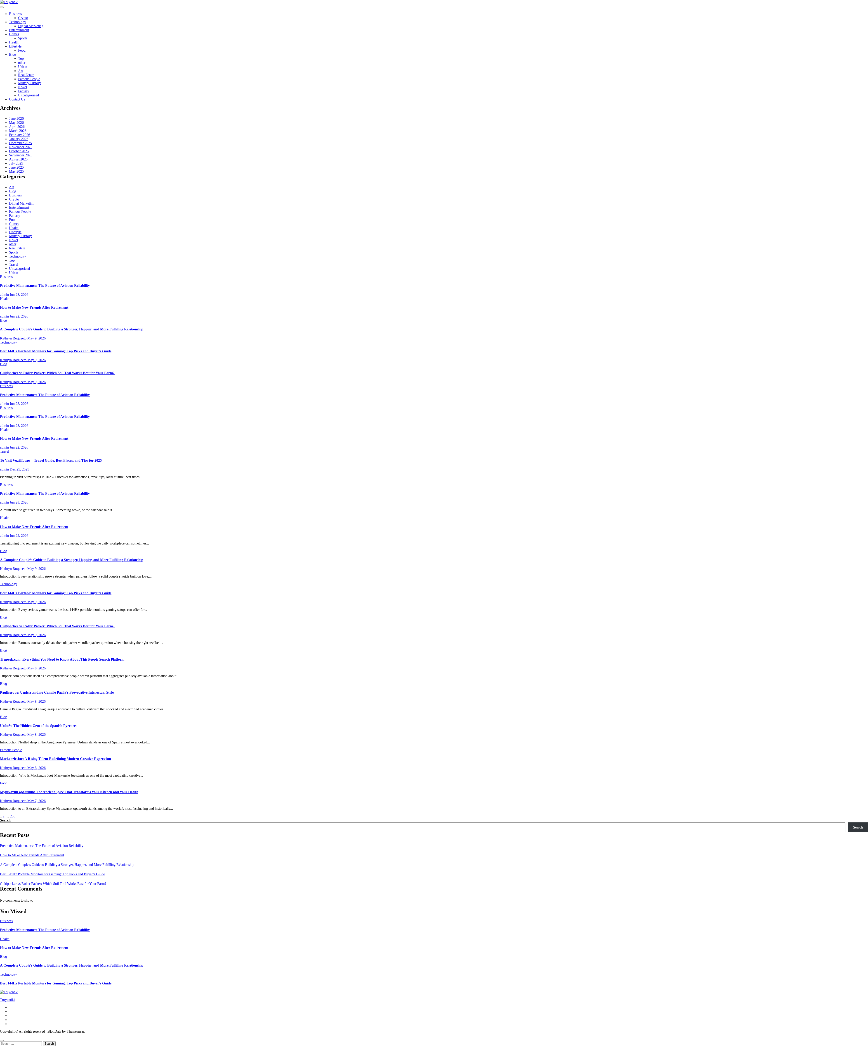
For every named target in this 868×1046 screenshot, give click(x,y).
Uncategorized (28, 95)
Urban (22, 67)
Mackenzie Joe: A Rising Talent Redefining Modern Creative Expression (55, 759)
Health (14, 42)
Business (15, 14)
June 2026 (16, 118)
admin (5, 294)
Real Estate (26, 75)
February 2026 (19, 135)
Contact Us (17, 99)
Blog (12, 54)
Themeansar (75, 1031)
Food (22, 50)
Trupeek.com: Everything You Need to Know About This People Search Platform (62, 659)
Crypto (23, 18)
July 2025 (16, 163)
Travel (13, 264)
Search (5, 820)
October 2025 (19, 151)
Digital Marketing (30, 26)
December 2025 (20, 143)
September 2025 (20, 155)
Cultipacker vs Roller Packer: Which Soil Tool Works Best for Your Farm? (57, 373)
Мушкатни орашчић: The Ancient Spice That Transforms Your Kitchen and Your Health (69, 792)
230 (12, 816)
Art (20, 71)
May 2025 (16, 171)
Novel (22, 87)
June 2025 (16, 167)
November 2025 (20, 147)
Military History (29, 83)
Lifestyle (15, 46)
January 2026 (18, 139)
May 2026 (16, 122)
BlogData (54, 1031)
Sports (22, 38)
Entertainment (19, 30)
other (21, 62)
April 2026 (17, 127)
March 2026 (17, 131)
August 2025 (18, 159)
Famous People (29, 79)
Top (21, 58)
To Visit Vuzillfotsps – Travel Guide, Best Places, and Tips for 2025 (51, 460)
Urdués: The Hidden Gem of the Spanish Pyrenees (38, 726)
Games (14, 34)
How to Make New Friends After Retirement (34, 307)
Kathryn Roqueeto (13, 338)
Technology (17, 22)
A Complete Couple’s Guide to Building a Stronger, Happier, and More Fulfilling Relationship (71, 329)
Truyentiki (7, 1000)
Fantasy (23, 91)
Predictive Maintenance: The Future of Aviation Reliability (45, 285)
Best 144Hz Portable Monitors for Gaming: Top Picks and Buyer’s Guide (55, 351)
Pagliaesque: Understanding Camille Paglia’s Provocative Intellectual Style (57, 692)
